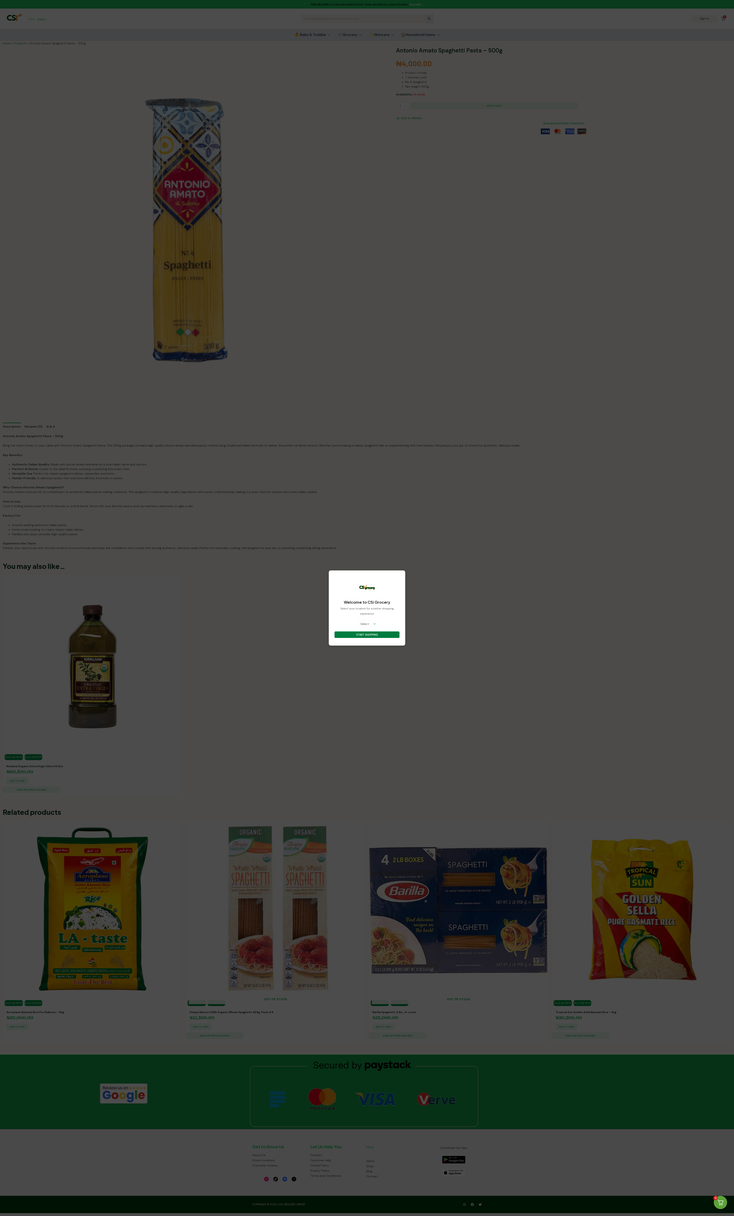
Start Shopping (367, 634)
